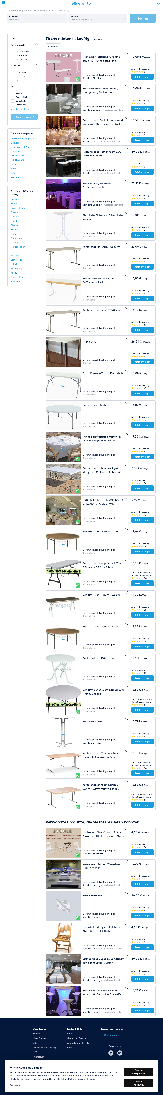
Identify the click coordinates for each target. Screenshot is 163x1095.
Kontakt (37, 1033)
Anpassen (15, 1084)
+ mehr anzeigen (20, 109)
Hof (13, 251)
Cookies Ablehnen (139, 1083)
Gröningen (16, 238)
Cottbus (15, 216)
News (70, 1033)
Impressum (38, 1056)
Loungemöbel (18, 155)
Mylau (14, 272)
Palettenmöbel (18, 160)
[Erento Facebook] (110, 1052)
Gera (13, 233)
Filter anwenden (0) (24, 116)
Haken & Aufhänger (21, 147)
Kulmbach (16, 255)
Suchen (143, 18)
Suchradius (53, 46)
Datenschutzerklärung (44, 1047)
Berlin (14, 203)
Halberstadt (17, 242)
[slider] (137, 71)
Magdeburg (16, 268)
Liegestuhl (16, 151)
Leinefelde (16, 259)
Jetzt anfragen (142, 76)
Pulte (13, 164)
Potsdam (15, 281)
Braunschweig (18, 208)
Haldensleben (18, 246)
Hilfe (69, 1047)
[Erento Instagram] (119, 1052)
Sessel (14, 168)
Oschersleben (18, 277)
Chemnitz (16, 212)
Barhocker (16, 142)
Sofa (13, 173)
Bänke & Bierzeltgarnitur (24, 138)
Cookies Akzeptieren (138, 1072)
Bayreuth (15, 199)
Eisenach (15, 225)
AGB (35, 1052)
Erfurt (14, 229)
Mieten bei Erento (76, 1038)
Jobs (35, 1042)
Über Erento (39, 1038)
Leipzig (14, 264)
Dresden (15, 220)
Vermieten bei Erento (78, 1042)
